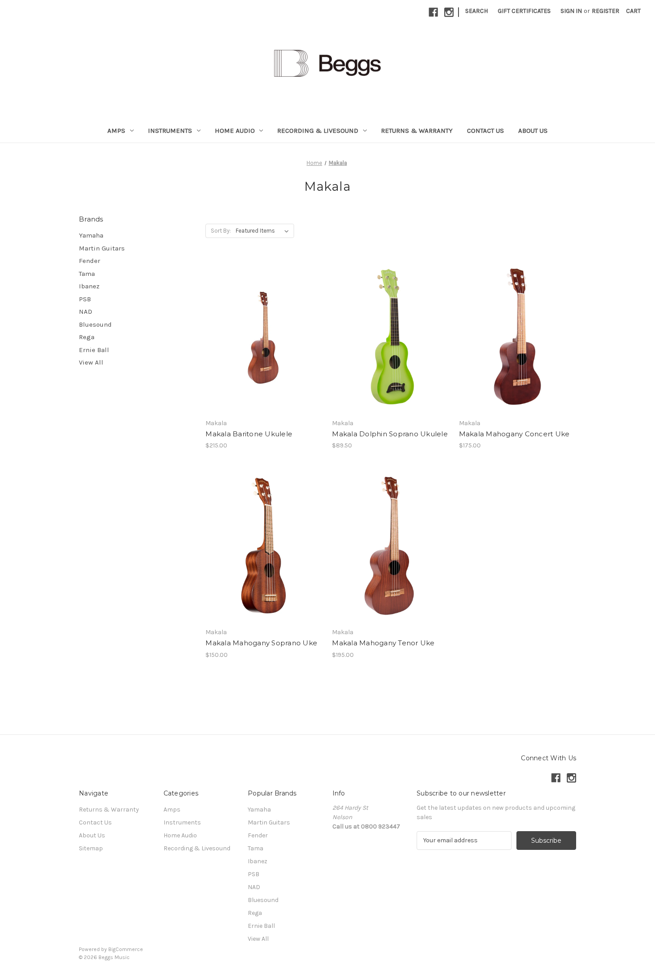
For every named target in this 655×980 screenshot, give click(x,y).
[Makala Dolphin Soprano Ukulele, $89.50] (390, 336)
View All (91, 362)
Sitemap (91, 848)
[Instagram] (449, 12)
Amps (116, 131)
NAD (85, 312)
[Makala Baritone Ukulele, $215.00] (264, 336)
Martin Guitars (102, 248)
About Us (533, 131)
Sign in (571, 11)
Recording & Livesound (317, 131)
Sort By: (221, 230)
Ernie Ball (94, 350)
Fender (89, 261)
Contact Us (485, 131)
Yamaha (91, 235)
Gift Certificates (524, 11)
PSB (85, 299)
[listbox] (264, 231)
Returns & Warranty (417, 131)
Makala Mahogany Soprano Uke (261, 643)
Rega (86, 337)
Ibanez (89, 286)
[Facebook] (433, 12)
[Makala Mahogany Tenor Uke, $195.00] (390, 545)
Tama (87, 274)
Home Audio (235, 131)
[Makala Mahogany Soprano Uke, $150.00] (264, 545)
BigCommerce (125, 949)
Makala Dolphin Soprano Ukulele (390, 434)
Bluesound (95, 324)
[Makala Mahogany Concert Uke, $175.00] (517, 336)
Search (476, 11)
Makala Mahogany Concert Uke (514, 434)
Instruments (170, 131)
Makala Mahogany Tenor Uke (383, 643)
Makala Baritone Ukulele (248, 434)
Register (605, 11)
